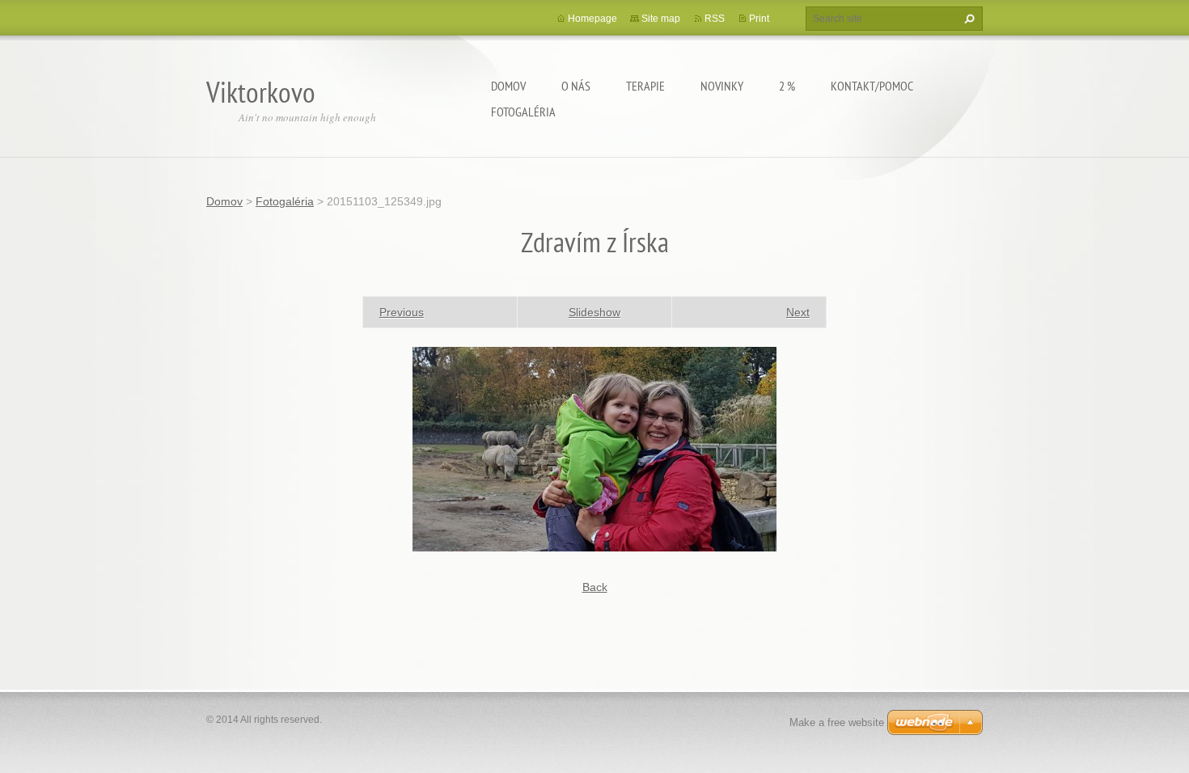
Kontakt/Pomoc (872, 86)
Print (759, 18)
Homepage (592, 18)
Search (967, 18)
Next (798, 312)
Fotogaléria (523, 111)
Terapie (645, 86)
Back (594, 587)
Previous (401, 312)
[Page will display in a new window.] (594, 447)
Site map (660, 18)
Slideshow (594, 312)
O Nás (575, 86)
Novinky (721, 86)
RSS (715, 18)
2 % (787, 86)
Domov (508, 86)
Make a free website (836, 722)
